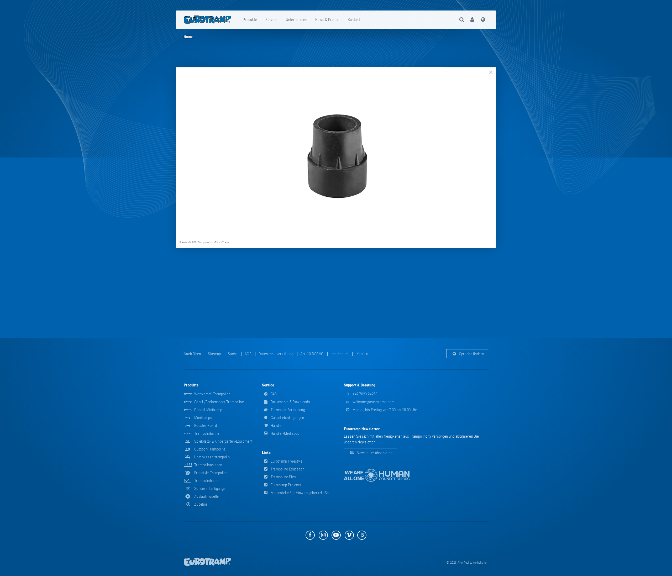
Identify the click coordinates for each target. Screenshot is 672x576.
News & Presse (327, 19)
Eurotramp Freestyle (286, 461)
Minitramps (203, 417)
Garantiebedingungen (287, 417)
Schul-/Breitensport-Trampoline (219, 402)
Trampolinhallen (206, 480)
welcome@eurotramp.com (373, 402)
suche (233, 354)
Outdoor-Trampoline (209, 449)
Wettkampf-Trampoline (212, 394)
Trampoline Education (287, 469)
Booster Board (205, 425)
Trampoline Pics (283, 477)
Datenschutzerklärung (276, 354)
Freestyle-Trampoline (211, 472)
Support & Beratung (359, 385)
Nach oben (192, 354)
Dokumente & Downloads (290, 402)
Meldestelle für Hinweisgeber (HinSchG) (302, 492)
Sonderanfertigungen (211, 488)
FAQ (273, 394)
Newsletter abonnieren (374, 453)
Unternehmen (296, 19)
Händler (276, 425)
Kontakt (354, 19)
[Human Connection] (377, 475)
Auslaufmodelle (206, 496)
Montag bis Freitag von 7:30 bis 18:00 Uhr (384, 409)
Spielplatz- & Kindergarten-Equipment (223, 441)
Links (266, 452)
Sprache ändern (471, 354)
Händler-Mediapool (285, 433)
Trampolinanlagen (208, 465)
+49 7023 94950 (364, 394)
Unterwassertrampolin (212, 457)
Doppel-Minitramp (208, 409)
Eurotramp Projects (285, 485)
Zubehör (200, 504)
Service (271, 19)
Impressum (339, 354)
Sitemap (214, 354)
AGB (248, 354)
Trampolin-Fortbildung (287, 409)
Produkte (250, 19)
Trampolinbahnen (208, 433)
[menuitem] (250, 20)
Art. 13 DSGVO (311, 354)
